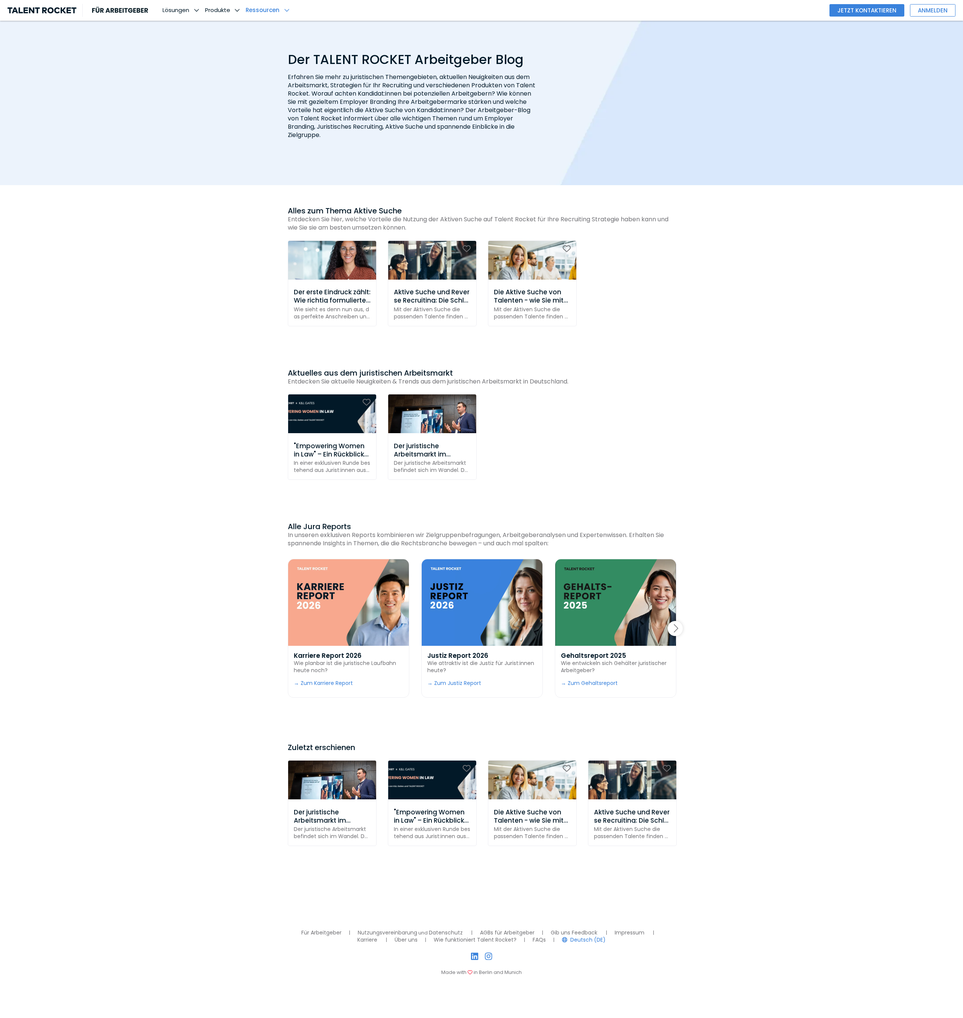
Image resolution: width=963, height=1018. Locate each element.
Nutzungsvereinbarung (387, 932)
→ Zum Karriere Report (323, 683)
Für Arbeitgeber (321, 932)
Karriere (367, 939)
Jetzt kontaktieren (866, 10)
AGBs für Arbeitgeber (507, 932)
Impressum (629, 932)
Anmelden (933, 10)
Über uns (406, 939)
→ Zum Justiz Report (454, 683)
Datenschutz (446, 932)
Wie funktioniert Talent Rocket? (475, 939)
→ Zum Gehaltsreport (589, 683)
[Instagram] (488, 956)
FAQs (539, 939)
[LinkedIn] (474, 956)
